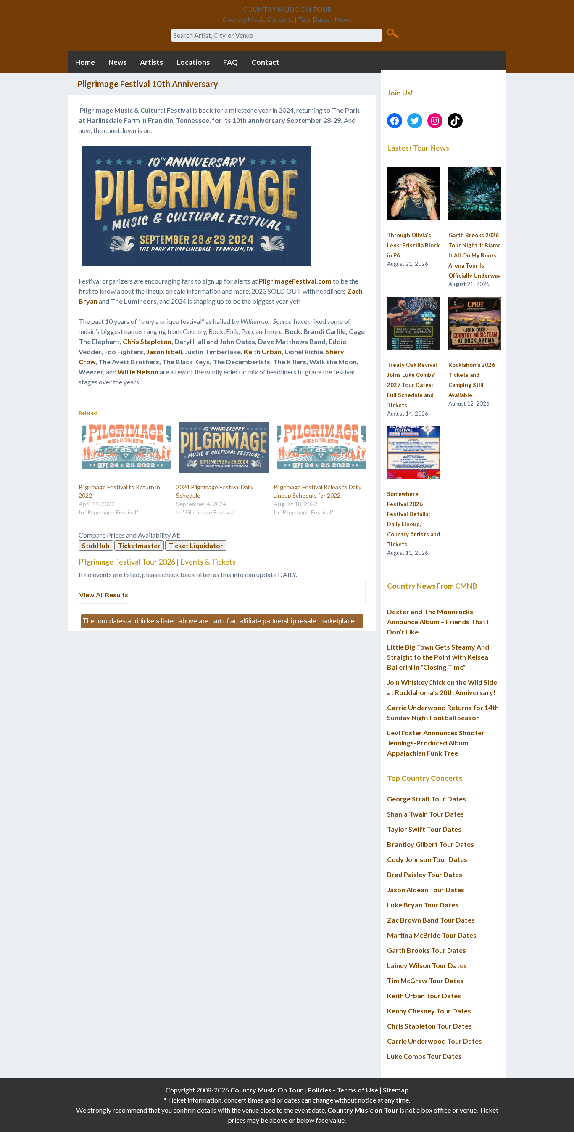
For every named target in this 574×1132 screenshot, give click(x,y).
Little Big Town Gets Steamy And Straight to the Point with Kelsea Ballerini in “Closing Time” (438, 657)
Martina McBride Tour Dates (432, 935)
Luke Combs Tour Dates (424, 1056)
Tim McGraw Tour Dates (425, 980)
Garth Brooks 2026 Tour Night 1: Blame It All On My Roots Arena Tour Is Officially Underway (474, 255)
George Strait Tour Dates (426, 799)
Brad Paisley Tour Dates (424, 874)
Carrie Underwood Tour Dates (434, 1041)
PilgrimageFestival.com (295, 281)
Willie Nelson (138, 372)
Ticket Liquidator (196, 545)
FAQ (230, 62)
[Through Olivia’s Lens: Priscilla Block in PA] (413, 194)
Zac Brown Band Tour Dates (431, 920)
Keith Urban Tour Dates (424, 995)
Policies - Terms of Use (343, 1090)
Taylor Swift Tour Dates (424, 829)
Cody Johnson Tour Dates (427, 859)
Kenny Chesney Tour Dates (429, 1011)
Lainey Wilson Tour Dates (427, 965)
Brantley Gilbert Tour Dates (430, 844)
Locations (193, 62)
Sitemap (396, 1090)
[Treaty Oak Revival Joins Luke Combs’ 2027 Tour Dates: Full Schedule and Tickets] (413, 324)
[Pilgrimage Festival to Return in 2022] (123, 447)
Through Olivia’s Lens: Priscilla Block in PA (413, 245)
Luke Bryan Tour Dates (422, 905)
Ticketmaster (139, 545)
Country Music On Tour (266, 1090)
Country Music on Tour (362, 1110)
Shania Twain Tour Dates (425, 814)
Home (85, 62)
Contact (265, 62)
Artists (151, 62)
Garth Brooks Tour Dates (426, 950)
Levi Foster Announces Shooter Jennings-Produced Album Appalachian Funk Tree (435, 743)
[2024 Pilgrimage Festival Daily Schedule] (220, 447)
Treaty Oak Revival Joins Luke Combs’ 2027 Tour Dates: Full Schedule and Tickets (412, 384)
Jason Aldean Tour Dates (425, 889)
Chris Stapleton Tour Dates (429, 1026)
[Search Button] (393, 32)
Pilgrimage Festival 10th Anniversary (147, 84)
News (117, 62)
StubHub (96, 545)
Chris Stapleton (147, 341)
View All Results (103, 595)
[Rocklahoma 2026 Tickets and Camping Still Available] (474, 324)
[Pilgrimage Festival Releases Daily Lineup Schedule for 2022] (318, 447)
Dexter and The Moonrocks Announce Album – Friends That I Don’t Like (438, 621)
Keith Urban (263, 351)
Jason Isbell (164, 351)
